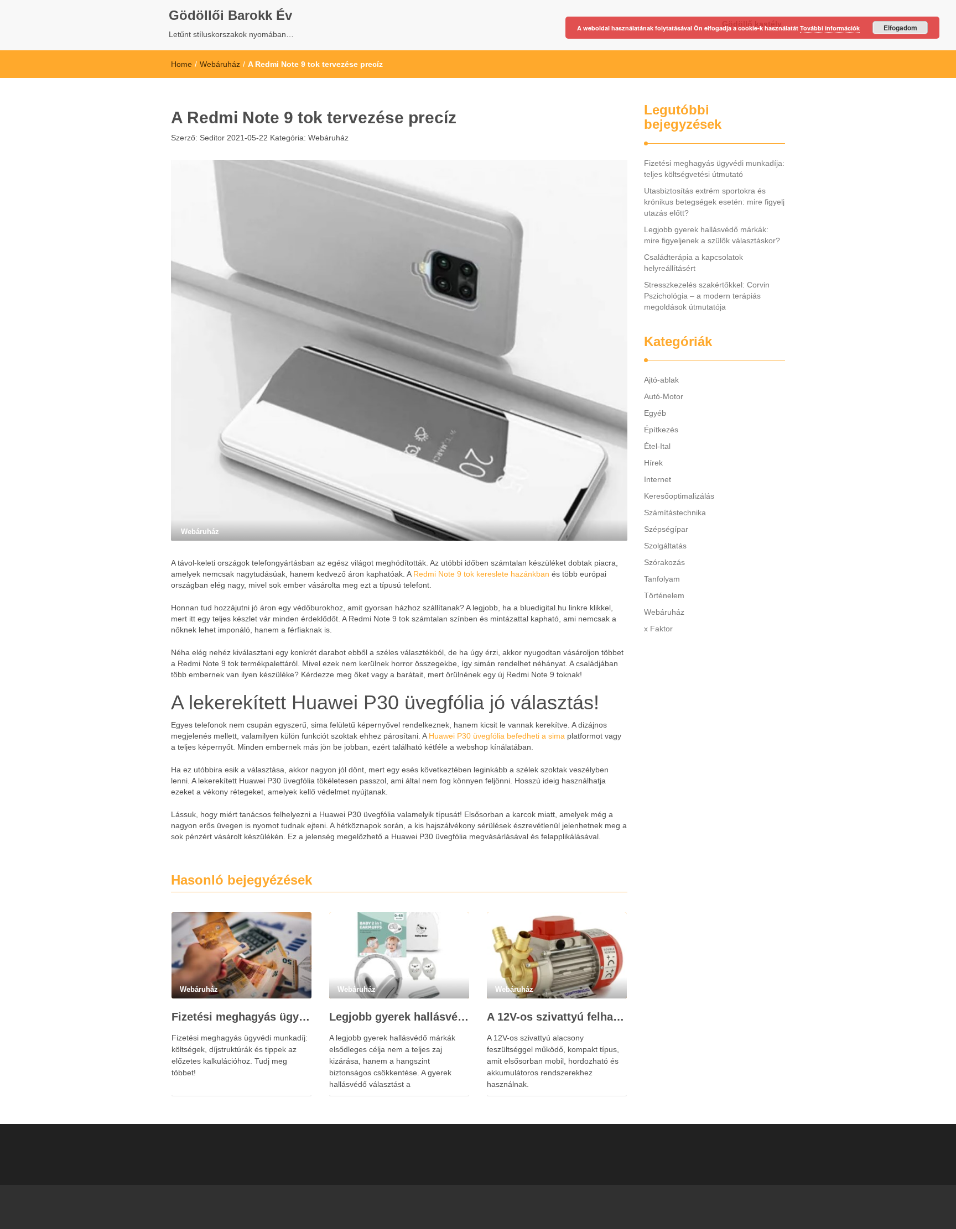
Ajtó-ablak (661, 379)
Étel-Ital (657, 446)
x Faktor (658, 628)
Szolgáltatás (665, 545)
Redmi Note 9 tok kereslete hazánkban (481, 573)
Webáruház (220, 64)
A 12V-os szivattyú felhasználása (557, 1017)
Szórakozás (664, 562)
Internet (657, 479)
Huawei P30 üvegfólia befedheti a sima (497, 735)
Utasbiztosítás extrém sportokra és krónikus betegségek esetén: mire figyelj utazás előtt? (714, 201)
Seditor (211, 137)
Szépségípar (666, 529)
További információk (830, 28)
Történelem (664, 595)
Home (181, 64)
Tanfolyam (662, 578)
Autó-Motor (663, 396)
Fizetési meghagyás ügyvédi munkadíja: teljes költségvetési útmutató (241, 1017)
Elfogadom (900, 28)
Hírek (653, 462)
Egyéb (655, 413)
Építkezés (661, 429)
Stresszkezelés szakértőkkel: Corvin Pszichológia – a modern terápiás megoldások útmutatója (707, 295)
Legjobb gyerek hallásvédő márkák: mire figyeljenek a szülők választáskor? (399, 1017)
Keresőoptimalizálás (679, 495)
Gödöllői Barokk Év (230, 15)
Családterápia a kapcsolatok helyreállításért (693, 263)
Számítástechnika (675, 512)
